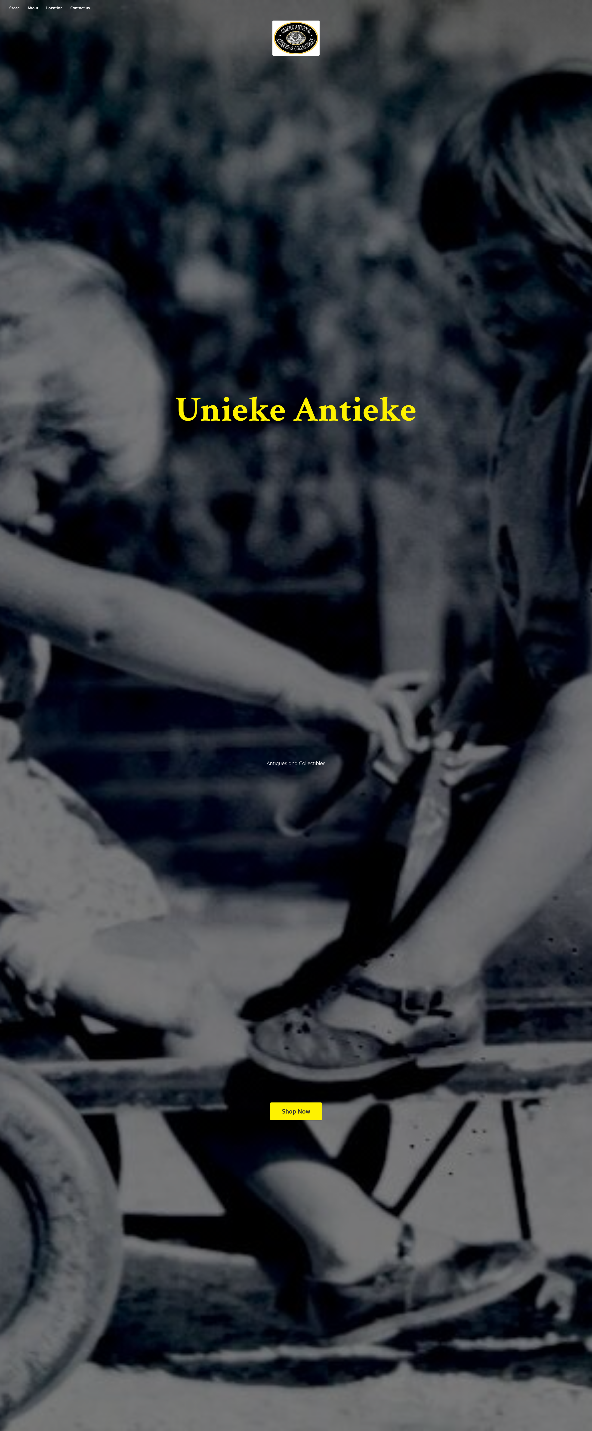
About (33, 8)
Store (14, 8)
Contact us (80, 8)
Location (54, 8)
